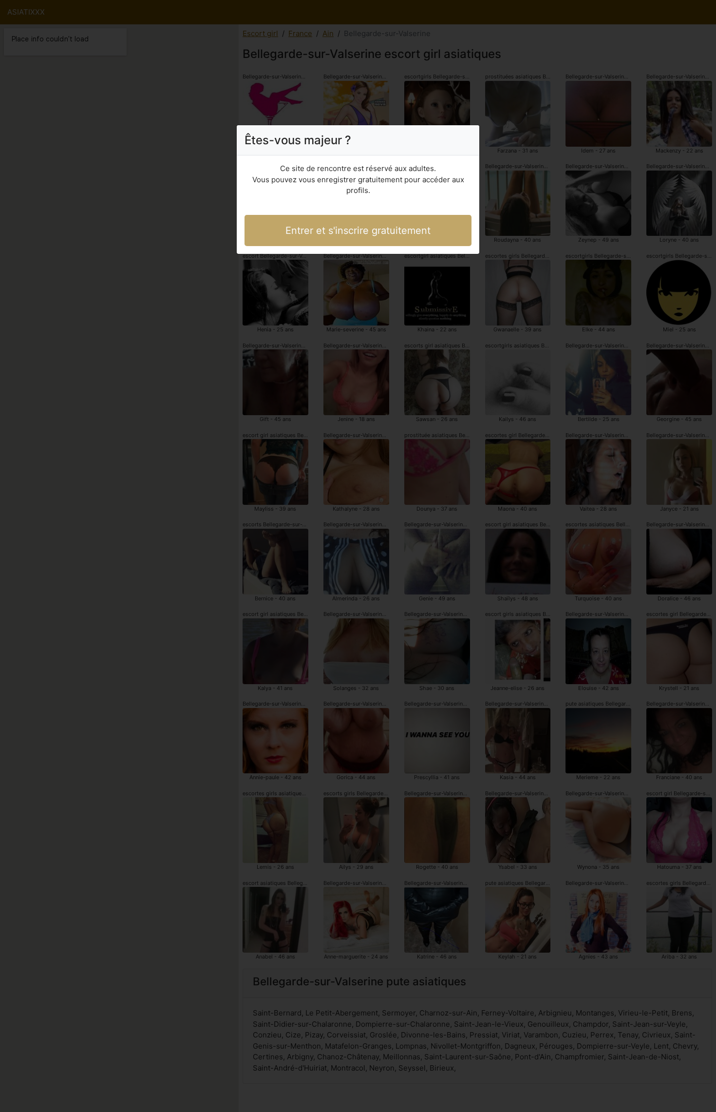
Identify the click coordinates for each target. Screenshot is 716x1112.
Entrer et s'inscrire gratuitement (358, 230)
